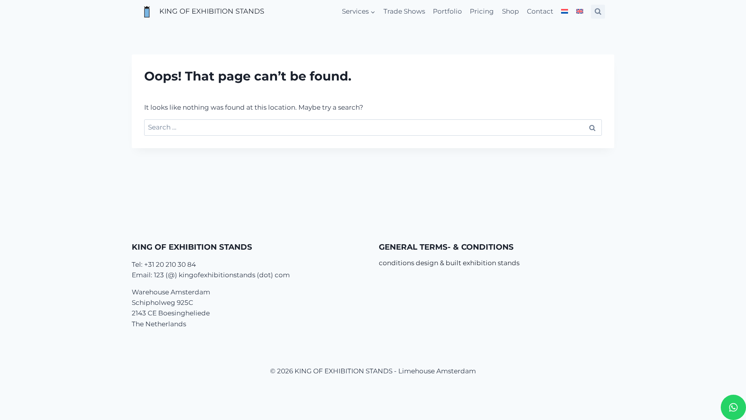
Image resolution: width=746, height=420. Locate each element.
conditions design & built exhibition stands (449, 263)
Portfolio (447, 11)
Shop (510, 11)
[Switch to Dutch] (564, 11)
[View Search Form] (598, 12)
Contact (540, 11)
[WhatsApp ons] (733, 407)
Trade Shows (404, 11)
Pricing (482, 11)
